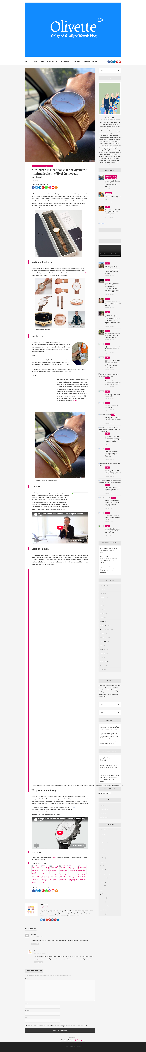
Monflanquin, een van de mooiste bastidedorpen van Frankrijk (112, 517)
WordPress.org (104, 817)
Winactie (77, 62)
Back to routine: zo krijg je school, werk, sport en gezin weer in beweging (112, 335)
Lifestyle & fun (38, 62)
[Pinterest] (117, 61)
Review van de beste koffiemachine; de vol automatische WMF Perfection (73, 877)
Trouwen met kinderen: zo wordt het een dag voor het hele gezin (113, 303)
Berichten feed (104, 809)
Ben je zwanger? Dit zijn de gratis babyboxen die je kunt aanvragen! (109, 550)
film (101, 850)
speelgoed (113, 178)
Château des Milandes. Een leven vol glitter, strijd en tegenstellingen (112, 530)
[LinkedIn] (114, 61)
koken (101, 862)
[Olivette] (73, 29)
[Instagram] (111, 61)
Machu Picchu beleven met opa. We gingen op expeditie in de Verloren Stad (113, 472)
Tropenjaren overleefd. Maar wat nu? (111, 406)
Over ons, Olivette (90, 62)
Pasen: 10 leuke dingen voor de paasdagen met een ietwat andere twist (82, 877)
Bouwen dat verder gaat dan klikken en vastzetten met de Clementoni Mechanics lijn (112, 503)
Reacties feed (103, 813)
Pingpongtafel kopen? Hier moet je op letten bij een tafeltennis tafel (112, 489)
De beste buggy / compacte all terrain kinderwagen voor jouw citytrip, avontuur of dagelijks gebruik (113, 438)
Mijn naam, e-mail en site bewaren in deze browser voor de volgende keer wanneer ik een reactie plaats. (57, 1026)
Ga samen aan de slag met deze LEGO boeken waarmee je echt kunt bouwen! (112, 183)
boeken (114, 176)
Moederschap (65, 62)
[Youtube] (120, 61)
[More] (56, 187)
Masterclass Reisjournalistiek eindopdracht (113, 395)
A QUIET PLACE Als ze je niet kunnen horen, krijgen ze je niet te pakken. (63, 877)
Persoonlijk (103, 886)
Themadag (103, 898)
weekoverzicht (104, 906)
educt (101, 846)
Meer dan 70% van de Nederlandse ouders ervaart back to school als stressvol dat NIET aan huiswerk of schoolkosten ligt (112, 319)
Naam (27, 1003)
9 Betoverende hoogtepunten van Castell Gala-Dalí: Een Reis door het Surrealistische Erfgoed (45, 878)
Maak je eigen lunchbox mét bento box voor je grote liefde (113, 197)
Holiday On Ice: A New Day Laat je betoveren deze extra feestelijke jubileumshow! (112, 212)
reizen (101, 890)
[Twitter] (36, 187)
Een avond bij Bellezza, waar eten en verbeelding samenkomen (53, 877)
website (84, 273)
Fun (101, 854)
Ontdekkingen (52, 62)
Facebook (54, 857)
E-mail (27, 1010)
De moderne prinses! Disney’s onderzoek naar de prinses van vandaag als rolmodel (35, 878)
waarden (74, 400)
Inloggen (102, 805)
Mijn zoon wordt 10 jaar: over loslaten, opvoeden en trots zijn (112, 419)
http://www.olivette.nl (45, 907)
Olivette (51, 166)
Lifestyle (34, 166)
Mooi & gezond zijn (42, 166)
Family (27, 62)
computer (102, 842)
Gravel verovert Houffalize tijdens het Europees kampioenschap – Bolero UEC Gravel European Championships (112, 363)
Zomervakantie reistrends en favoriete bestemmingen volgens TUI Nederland (113, 382)
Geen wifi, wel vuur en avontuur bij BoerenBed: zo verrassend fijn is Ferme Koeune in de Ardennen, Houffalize (112, 269)
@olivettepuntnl (80, 1040)
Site (26, 1017)
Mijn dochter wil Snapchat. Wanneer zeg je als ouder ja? (112, 348)
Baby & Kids (108, 176)
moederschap (103, 870)
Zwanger (102, 914)
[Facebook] (108, 61)
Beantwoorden (35, 943)
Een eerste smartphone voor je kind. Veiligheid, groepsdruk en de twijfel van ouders (112, 453)
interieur (102, 858)
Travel (101, 902)
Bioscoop (102, 834)
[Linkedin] (39, 187)
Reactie (27, 979)
